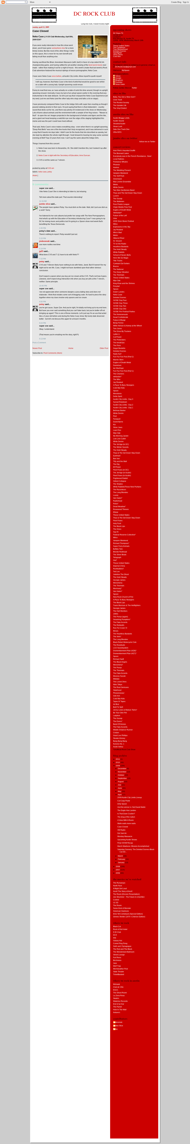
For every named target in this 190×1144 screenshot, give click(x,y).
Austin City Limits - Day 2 (123, 405)
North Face (117, 886)
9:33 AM (51, 168)
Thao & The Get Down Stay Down (126, 453)
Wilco (115, 224)
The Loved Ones (119, 682)
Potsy (50, 172)
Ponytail (116, 286)
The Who (116, 379)
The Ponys (117, 667)
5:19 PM (42, 249)
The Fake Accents (120, 622)
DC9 (115, 935)
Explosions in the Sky (121, 227)
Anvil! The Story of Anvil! (122, 891)
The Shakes (118, 484)
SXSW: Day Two (119, 306)
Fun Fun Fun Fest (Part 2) (123, 357)
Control (116, 900)
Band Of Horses (119, 724)
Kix (114, 424)
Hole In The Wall (119, 1010)
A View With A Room (125, 820)
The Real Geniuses (121, 687)
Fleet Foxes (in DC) (121, 470)
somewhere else (58, 48)
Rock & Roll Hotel (120, 929)
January (121, 862)
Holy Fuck (117, 523)
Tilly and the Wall (120, 461)
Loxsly (115, 495)
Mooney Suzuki (119, 676)
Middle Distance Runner (123, 730)
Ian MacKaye (118, 368)
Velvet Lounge (119, 955)
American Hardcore (121, 911)
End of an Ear (118, 1004)
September (122, 778)
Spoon (115, 289)
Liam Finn (117, 430)
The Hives (117, 529)
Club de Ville (118, 987)
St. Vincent (117, 241)
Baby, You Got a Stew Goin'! (124, 97)
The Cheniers (118, 374)
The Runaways (119, 883)
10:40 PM (43, 286)
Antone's (116, 1012)
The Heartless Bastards (122, 634)
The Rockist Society (121, 102)
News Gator (120, 84)
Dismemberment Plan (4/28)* (125, 651)
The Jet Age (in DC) (121, 444)
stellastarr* (117, 377)
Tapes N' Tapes (119, 701)
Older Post (104, 348)
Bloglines (119, 80)
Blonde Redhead (120, 552)
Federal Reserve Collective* (124, 535)
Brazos (116, 266)
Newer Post (37, 348)
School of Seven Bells (122, 255)
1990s (115, 614)
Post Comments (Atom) (52, 353)
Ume (115, 218)
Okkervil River (118, 238)
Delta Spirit (117, 396)
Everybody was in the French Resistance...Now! (132, 156)
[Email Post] (54, 168)
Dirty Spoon (122, 804)
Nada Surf (117, 354)
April (120, 795)
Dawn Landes (118, 292)
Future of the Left (120, 215)
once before (56, 76)
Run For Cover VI (120, 628)
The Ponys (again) (120, 617)
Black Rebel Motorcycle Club (124, 642)
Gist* (115, 560)
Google (118, 78)
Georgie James (119, 580)
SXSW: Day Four (120, 300)
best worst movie (95, 65)
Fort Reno (117, 957)
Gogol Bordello (119, 348)
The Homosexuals (120, 314)
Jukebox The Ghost (121, 574)
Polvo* (115, 504)
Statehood (117, 690)
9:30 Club (117, 932)
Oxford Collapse (119, 481)
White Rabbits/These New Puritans (127, 487)
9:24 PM (42, 323)
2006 (118, 873)
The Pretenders (119, 340)
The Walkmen (118, 201)
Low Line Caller (119, 439)
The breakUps (119, 343)
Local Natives (118, 159)
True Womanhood (120, 49)
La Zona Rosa (119, 995)
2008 (118, 866)
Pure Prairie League (121, 204)
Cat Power (117, 337)
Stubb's (116, 998)
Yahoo (118, 76)
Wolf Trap (117, 966)
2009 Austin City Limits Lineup (129, 797)
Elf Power (117, 467)
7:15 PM (42, 259)
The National (118, 269)
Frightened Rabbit (120, 478)
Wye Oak (116, 280)
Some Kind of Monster (122, 908)
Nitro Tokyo (117, 684)
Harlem (116, 167)
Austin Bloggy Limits (121, 118)
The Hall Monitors (120, 611)
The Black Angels (120, 662)
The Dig (116, 464)
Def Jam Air (122, 833)
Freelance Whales (120, 162)
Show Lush (117, 126)
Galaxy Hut (117, 941)
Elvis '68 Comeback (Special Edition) (128, 914)
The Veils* (117, 636)
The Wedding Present (122, 170)
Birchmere (117, 960)
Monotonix (117, 393)
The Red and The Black (122, 949)
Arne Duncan (84, 155)
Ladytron (116, 715)
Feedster (118, 82)
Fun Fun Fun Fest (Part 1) (123, 371)
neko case (42, 172)
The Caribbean (119, 47)
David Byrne (118, 422)
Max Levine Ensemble (122, 182)
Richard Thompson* (121, 543)
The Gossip (117, 199)
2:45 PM (42, 228)
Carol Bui (117, 56)
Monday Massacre (124, 836)
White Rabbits (118, 252)
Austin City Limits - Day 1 (123, 408)
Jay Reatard (118, 230)
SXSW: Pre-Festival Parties (124, 311)
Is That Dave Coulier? (126, 814)
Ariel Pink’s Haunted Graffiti (124, 150)
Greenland (117, 179)
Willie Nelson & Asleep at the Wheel (127, 326)
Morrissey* (117, 588)
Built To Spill (118, 707)
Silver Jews (117, 427)
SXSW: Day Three (120, 303)
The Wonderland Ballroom (123, 952)
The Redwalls (118, 625)
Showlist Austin (119, 124)
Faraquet (116, 419)
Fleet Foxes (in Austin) (122, 475)
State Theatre (118, 972)
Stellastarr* (117, 213)
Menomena (117, 583)
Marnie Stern (118, 360)
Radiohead (117, 501)
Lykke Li (116, 334)
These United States (121, 46)
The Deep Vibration (121, 272)
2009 (118, 766)
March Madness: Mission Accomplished (133, 846)
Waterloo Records (120, 1001)
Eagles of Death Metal (122, 210)
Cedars (116, 733)
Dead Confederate (120, 317)
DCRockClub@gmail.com (125, 67)
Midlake (116, 679)
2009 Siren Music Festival (123, 221)
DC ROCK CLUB (94, 13)
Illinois (115, 631)
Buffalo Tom (118, 549)
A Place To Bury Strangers (123, 385)
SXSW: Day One (119, 309)
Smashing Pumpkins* (121, 619)
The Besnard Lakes (121, 153)
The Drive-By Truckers (122, 331)
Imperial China (119, 566)
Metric (115, 184)
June (120, 788)
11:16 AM (43, 201)
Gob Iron (116, 696)
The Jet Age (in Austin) (122, 473)
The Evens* (117, 721)
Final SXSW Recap (125, 843)
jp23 (41, 251)
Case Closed (41, 31)
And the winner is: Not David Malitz (131, 807)
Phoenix (116, 165)
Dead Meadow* (119, 506)
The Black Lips (119, 526)
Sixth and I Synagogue (122, 946)
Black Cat (117, 926)
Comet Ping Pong (120, 943)
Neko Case (117, 295)
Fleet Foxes (117, 521)
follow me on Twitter (147, 142)
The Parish (117, 1007)
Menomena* (118, 665)
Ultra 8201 (117, 132)
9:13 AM (42, 339)
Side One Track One (121, 129)
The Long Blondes (120, 492)
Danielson (117, 365)
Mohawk (116, 984)
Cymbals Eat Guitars (121, 263)
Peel (115, 416)
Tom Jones (117, 328)
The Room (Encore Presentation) (126, 894)
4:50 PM (42, 302)
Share (35, 175)
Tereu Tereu (118, 55)
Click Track (117, 100)
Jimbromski (44, 241)
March (120, 856)
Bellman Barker (119, 410)
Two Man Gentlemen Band (123, 190)
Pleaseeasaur (118, 693)
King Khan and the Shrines (124, 283)
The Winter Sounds (121, 447)
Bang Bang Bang (120, 741)
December (122, 768)
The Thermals (118, 275)
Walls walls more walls (126, 823)
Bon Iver (116, 458)
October (121, 775)
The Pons (117, 345)
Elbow (115, 512)
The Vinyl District (120, 108)
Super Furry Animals (121, 546)
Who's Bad (117, 232)
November (122, 772)
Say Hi (115, 532)
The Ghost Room (120, 993)
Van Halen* (117, 498)
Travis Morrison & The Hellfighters (126, 605)
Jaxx (115, 963)
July (120, 785)
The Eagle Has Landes (126, 810)
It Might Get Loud (120, 888)
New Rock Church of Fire (123, 597)
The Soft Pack (118, 176)
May (120, 791)
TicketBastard (118, 974)
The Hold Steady (120, 249)
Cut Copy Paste (123, 801)
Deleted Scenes (119, 51)
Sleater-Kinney (119, 738)
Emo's (115, 990)
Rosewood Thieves (121, 509)
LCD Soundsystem (120, 648)
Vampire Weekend (120, 173)
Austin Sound (118, 121)
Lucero (116, 196)
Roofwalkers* (118, 569)
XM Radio (121, 830)
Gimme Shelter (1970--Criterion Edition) (129, 917)
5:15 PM (42, 238)
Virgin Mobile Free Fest (122, 207)
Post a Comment (39, 343)
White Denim (118, 187)
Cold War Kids (119, 388)
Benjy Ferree (118, 323)
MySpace (125, 70)
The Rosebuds (119, 645)
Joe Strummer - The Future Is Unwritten (129, 897)
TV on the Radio (119, 244)
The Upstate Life (119, 105)
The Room (117, 905)
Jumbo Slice (44, 204)
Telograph (117, 557)
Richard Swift (118, 659)
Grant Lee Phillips (120, 735)
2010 (118, 762)
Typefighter (117, 53)
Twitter (134, 88)
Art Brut (116, 704)
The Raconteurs (119, 489)
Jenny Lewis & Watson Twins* (125, 710)
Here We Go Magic (120, 258)
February (122, 859)
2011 (118, 759)
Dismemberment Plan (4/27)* (125, 653)
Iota (114, 938)
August (121, 782)
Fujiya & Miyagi (119, 320)
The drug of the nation (126, 817)
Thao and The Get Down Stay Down (127, 193)
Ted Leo (116, 571)
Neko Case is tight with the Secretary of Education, (58, 155)
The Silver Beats (119, 555)
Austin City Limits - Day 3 (123, 399)
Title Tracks (117, 261)
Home (70, 348)
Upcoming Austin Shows (127, 840)
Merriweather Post (120, 969)
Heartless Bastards (120, 246)
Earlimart (116, 456)
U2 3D (115, 903)
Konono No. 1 (118, 744)
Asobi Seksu (118, 747)
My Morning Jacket (120, 436)
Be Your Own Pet (120, 713)
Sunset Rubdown (120, 402)
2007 (118, 870)
